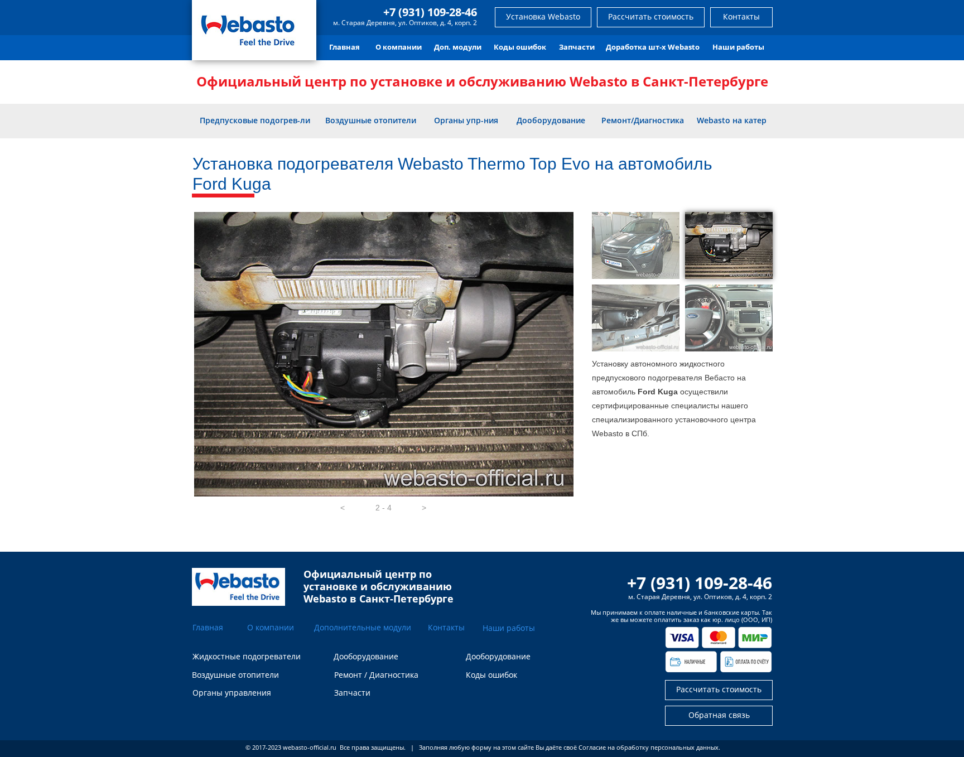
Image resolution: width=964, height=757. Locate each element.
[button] (342, 507)
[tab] (635, 245)
